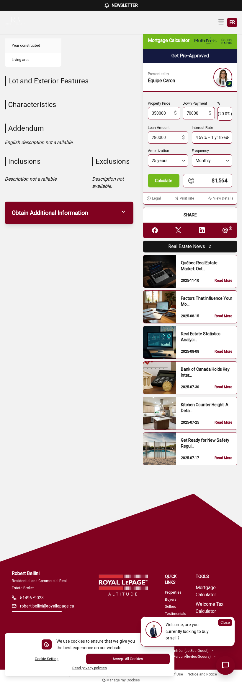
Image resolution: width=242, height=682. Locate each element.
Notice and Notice (202, 674)
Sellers (170, 607)
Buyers (170, 599)
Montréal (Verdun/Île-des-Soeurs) (183, 657)
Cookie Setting (46, 659)
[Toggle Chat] (225, 665)
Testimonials (175, 614)
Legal (156, 198)
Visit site (187, 198)
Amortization (158, 151)
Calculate (163, 180)
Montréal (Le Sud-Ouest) (189, 651)
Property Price (159, 103)
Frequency (200, 151)
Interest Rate (202, 128)
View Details (223, 198)
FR (232, 22)
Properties (173, 592)
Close (225, 623)
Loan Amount (159, 128)
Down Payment (195, 103)
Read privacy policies (89, 668)
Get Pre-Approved (190, 56)
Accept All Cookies (127, 659)
